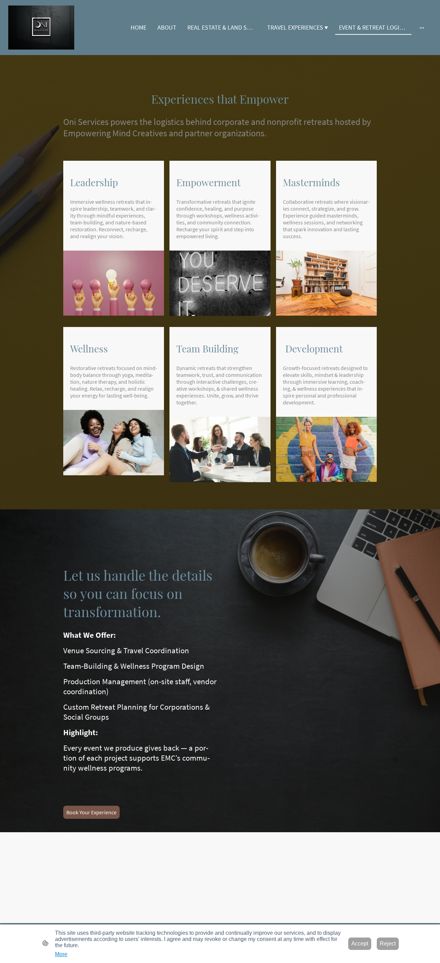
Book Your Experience (91, 812)
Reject (388, 943)
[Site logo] (41, 28)
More (61, 954)
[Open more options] (422, 27)
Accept (359, 943)
